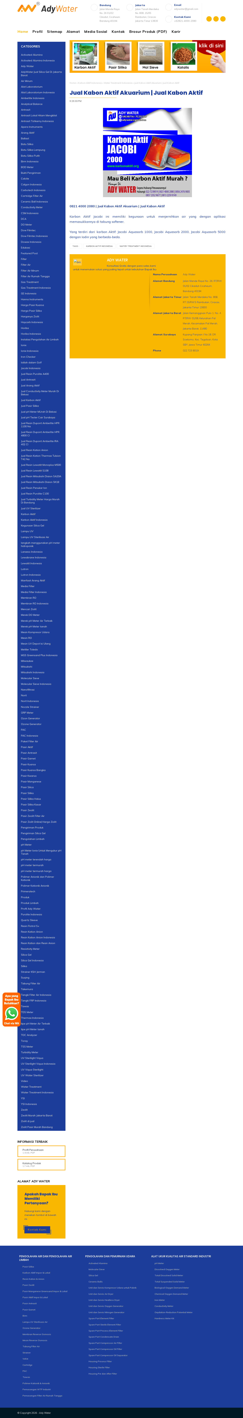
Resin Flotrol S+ (30, 926)
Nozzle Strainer (30, 707)
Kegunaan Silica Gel (32, 525)
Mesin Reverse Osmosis (35, 1340)
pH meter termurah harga (36, 871)
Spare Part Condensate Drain (104, 1336)
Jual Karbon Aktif (31, 400)
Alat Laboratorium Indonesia (38, 92)
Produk (25, 897)
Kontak (118, 31)
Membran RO (28, 597)
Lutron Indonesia (31, 574)
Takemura (27, 989)
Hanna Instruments (32, 299)
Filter (24, 259)
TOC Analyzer (29, 1035)
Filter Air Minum (30, 270)
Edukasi (25, 247)
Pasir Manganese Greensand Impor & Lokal (45, 1291)
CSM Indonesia (29, 213)
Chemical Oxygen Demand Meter (171, 1294)
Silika (24, 966)
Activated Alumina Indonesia (38, 60)
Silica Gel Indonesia (32, 960)
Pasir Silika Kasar (31, 804)
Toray (24, 1040)
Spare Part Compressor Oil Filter (105, 1349)
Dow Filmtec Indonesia (34, 236)
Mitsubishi (26, 666)
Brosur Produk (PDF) (148, 31)
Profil (37, 31)
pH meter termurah (32, 865)
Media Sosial (95, 31)
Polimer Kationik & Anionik (36, 1383)
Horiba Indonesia (31, 333)
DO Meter (26, 224)
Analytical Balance (32, 104)
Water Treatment (31, 1086)
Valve (25, 1358)
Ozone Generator (31, 724)
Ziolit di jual (27, 1121)
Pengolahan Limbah (32, 839)
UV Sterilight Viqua (32, 1058)
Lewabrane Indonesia (33, 557)
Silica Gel (26, 954)
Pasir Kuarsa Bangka (33, 770)
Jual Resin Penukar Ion (34, 487)
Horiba (25, 328)
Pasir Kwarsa (28, 775)
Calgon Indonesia (31, 184)
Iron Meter (160, 1300)
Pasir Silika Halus (31, 798)
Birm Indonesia (29, 161)
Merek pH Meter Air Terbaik (36, 620)
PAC (23, 729)
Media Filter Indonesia (34, 592)
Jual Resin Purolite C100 (35, 493)
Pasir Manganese (31, 781)
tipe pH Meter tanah (32, 1029)
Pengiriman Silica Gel (33, 833)
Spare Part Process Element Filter (106, 1330)
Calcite (25, 178)
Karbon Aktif (28, 514)
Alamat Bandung (164, 281)
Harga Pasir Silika (31, 310)
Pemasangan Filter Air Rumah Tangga (42, 1395)
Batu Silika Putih (30, 155)
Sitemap (54, 31)
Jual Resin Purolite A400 (35, 374)
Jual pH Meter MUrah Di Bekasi (39, 411)
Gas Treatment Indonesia (36, 287)
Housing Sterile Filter (99, 1367)
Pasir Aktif (27, 747)
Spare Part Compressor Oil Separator (108, 1355)
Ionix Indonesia (29, 350)
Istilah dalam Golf (31, 362)
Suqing (25, 977)
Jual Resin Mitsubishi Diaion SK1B (40, 482)
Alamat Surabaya (164, 334)
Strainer (27, 1352)
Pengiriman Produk (32, 827)
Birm (25, 1315)
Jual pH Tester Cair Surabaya (38, 417)
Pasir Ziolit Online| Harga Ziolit (38, 821)
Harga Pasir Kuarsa (32, 305)
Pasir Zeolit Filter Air (32, 816)
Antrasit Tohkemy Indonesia (37, 121)
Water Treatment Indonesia (118, 83)
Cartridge (27, 1365)
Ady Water (27, 66)
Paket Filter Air (29, 741)
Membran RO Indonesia (34, 603)
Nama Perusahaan (165, 274)
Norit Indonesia (30, 701)
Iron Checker (28, 356)
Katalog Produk (32, 1163)
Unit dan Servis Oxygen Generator (106, 1306)
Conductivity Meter (32, 207)
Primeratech (28, 891)
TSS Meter (27, 1046)
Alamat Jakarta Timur (167, 297)
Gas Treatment (30, 282)
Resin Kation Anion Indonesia (38, 937)
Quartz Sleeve (29, 920)
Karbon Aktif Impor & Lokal (36, 1272)
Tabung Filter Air (30, 983)
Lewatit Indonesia (31, 563)
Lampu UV (27, 531)
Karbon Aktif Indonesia (90, 83)
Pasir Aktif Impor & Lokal (35, 1297)
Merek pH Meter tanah (34, 626)
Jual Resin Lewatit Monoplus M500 (41, 464)
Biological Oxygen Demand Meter (172, 1287)
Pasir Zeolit (27, 810)
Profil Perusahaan (33, 1149)
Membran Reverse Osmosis (37, 1334)
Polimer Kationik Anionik (35, 885)
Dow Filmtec (28, 230)
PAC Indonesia (29, 735)
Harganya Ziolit (30, 316)
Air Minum (27, 81)
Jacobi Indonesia (30, 368)
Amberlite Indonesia (32, 98)
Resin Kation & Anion (33, 1279)
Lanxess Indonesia (32, 551)
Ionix (23, 345)
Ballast (25, 138)
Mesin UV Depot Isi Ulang (36, 643)
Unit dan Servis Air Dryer (101, 1294)
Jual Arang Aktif (30, 385)
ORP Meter (27, 712)
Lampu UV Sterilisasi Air (35, 537)
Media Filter (28, 586)
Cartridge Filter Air (32, 195)
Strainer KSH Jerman (33, 971)
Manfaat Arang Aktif (33, 580)
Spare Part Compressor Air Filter (105, 1343)
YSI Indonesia (29, 1104)
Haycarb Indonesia (32, 322)
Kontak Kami (37, 1229)
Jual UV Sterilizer (31, 508)
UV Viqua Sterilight (32, 1069)
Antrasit (25, 109)
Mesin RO (26, 638)
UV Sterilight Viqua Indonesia (38, 1063)
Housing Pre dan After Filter (103, 1373)
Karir (176, 31)
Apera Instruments (32, 126)
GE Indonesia (28, 293)
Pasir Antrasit (29, 752)
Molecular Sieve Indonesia (36, 684)
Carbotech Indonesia (33, 190)
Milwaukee (27, 661)
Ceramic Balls (96, 1281)
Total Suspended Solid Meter (170, 1281)
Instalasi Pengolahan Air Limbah (40, 339)
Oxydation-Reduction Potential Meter (173, 1312)
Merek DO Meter (30, 615)
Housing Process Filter (100, 1361)
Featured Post (29, 253)
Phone (157, 350)
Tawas (26, 1377)
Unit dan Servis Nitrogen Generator (106, 1312)
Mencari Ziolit (28, 609)
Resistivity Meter (30, 948)
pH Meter (26, 844)
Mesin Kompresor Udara (35, 632)
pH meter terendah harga (36, 859)
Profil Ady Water (31, 908)
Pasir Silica (27, 787)
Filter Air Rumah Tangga (35, 276)
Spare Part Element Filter (101, 1318)
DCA (23, 218)
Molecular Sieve (30, 678)
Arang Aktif (27, 132)
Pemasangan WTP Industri (37, 1389)
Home (22, 31)
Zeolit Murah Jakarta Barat (36, 1115)
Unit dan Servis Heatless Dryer (104, 1300)
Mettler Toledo (29, 649)
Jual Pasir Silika (30, 405)
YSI (23, 1098)
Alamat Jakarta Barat (167, 313)
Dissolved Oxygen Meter (167, 1269)
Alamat (73, 31)
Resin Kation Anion (32, 931)
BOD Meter (27, 167)
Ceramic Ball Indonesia (34, 201)
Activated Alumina (32, 54)
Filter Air (26, 264)
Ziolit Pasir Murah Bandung (37, 1127)
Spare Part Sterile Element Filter (105, 1324)
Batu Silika (27, 144)
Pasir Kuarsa (28, 764)
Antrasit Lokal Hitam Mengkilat (39, 115)
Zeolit (24, 1109)
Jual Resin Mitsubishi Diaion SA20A (41, 476)
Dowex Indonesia (31, 241)
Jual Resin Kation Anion (34, 450)
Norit (24, 695)
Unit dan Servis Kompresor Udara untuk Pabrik (112, 1287)
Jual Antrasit (28, 379)
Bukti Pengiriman (31, 172)
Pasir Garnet (28, 758)
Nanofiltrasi (28, 689)
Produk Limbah (30, 903)
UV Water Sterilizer (32, 1075)
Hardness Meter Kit (164, 1318)
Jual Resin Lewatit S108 (34, 470)
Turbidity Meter (29, 1052)
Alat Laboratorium (32, 86)
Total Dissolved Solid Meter (169, 1275)
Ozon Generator (30, 718)
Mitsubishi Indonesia (32, 672)
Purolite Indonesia (31, 914)
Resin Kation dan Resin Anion (38, 943)
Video (24, 1081)
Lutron (24, 569)
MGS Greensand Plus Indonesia (39, 655)
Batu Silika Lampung (33, 149)
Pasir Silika (27, 793)
